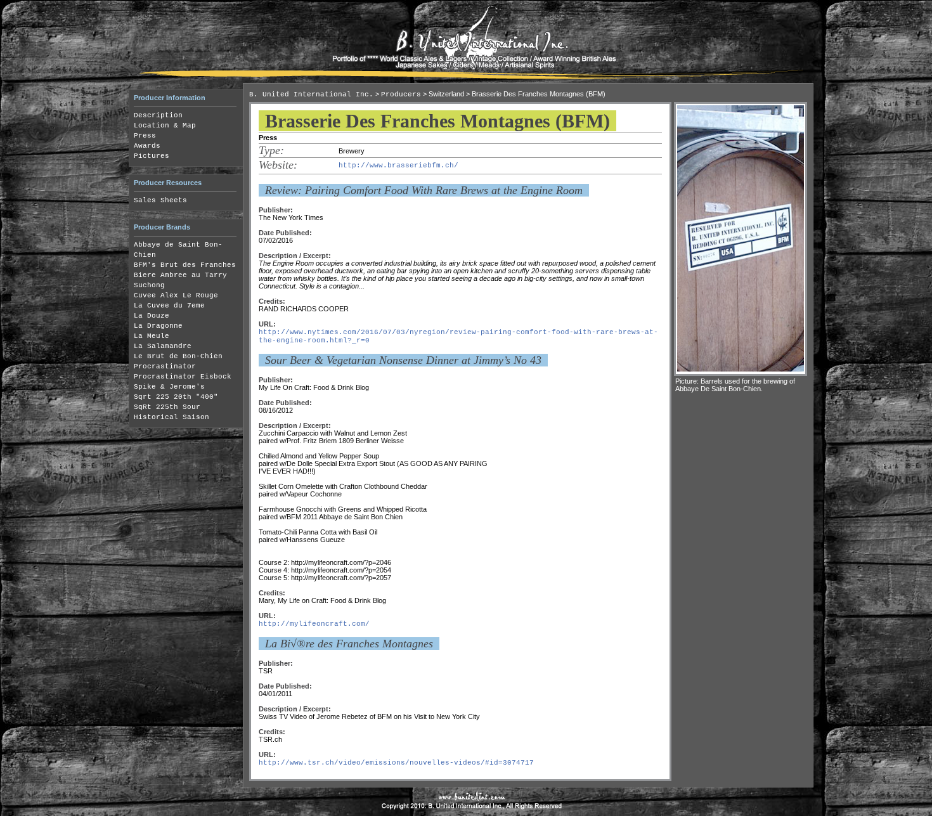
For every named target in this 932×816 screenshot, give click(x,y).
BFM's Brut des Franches (185, 265)
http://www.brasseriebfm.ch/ (398, 165)
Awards (147, 146)
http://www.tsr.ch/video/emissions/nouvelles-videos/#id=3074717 (396, 763)
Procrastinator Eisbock (182, 376)
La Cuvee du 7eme (169, 305)
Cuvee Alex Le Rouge (176, 295)
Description (158, 115)
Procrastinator (165, 366)
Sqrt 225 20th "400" (176, 397)
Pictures (151, 156)
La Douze (151, 316)
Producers (401, 94)
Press (145, 135)
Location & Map (165, 125)
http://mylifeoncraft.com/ (314, 624)
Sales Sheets (160, 200)
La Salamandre (162, 346)
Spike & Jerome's (169, 387)
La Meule (151, 336)
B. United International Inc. (311, 94)
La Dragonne (158, 326)
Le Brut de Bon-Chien (178, 356)
